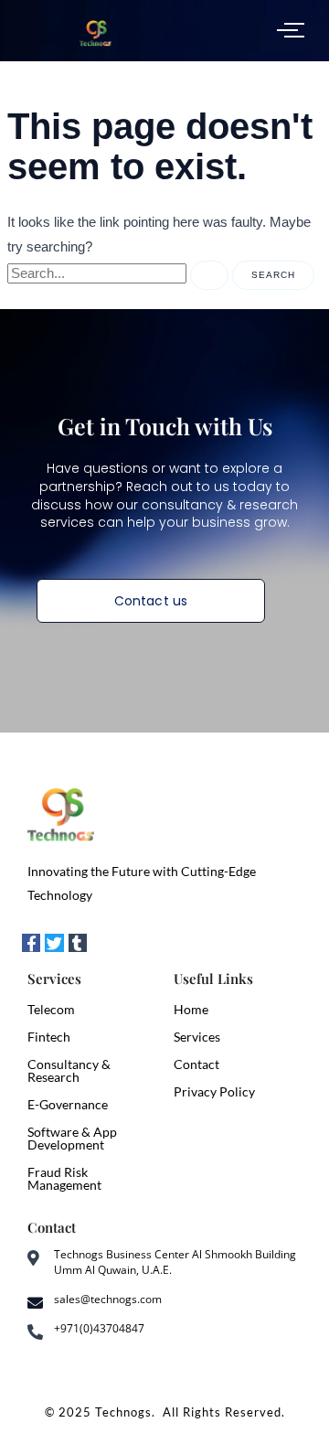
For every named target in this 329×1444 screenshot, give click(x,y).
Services (197, 1036)
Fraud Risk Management (64, 1178)
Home (191, 1009)
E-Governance (67, 1104)
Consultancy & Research (69, 1070)
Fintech (48, 1036)
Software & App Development (72, 1138)
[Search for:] (119, 273)
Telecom (51, 1009)
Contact (196, 1064)
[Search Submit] (209, 275)
